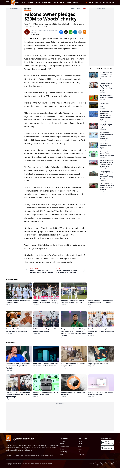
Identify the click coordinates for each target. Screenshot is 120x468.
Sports (79, 8)
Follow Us (90, 464)
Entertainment (64, 446)
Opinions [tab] (108, 68)
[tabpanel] (101, 132)
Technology (63, 451)
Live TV (80, 451)
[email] (80, 32)
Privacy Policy (19, 455)
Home (73, 8)
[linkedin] (75, 32)
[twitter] (66, 32)
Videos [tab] (99, 68)
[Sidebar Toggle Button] (7, 2)
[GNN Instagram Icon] (107, 2)
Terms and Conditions (32, 455)
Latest (80, 444)
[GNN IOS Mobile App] (107, 447)
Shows (80, 446)
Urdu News (81, 454)
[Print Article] (84, 32)
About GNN (9, 455)
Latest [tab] (91, 68)
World (62, 444)
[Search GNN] (113, 3)
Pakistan (62, 441)
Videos (80, 449)
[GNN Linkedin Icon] (110, 2)
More (74, 2)
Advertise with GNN (47, 455)
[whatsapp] (71, 32)
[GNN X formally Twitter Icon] (104, 2)
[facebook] (61, 32)
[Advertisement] (14, 38)
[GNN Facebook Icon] (101, 2)
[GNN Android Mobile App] (107, 442)
